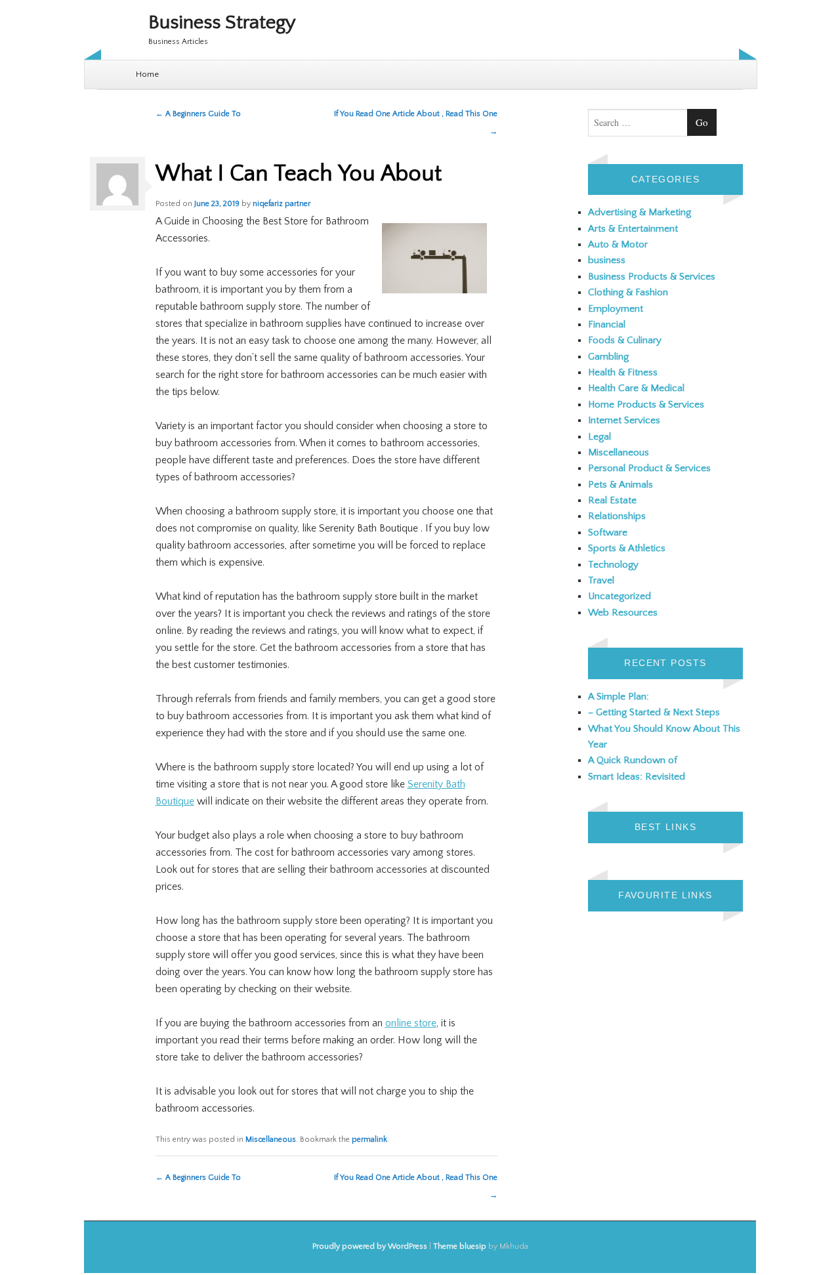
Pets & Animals (620, 484)
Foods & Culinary (625, 340)
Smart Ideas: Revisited (636, 776)
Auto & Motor (618, 244)
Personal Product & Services (649, 468)
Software (607, 532)
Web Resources (623, 612)
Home (147, 74)
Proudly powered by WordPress (369, 1246)
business (606, 260)
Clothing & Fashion (628, 292)
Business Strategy (222, 22)
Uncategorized (619, 596)
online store (410, 1023)
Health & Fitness (623, 372)
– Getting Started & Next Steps (654, 712)
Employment (615, 308)
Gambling (608, 356)
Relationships (617, 516)
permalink (369, 1139)
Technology (613, 564)
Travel (601, 580)
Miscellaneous (270, 1139)
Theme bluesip (459, 1246)
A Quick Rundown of (632, 760)
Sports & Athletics (626, 548)
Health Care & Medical (636, 388)
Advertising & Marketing (639, 212)
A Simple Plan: (618, 696)
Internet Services (624, 420)
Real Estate (612, 500)
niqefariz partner (281, 203)
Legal (599, 436)
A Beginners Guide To (198, 114)
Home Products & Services (646, 404)
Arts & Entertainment (633, 228)
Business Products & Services (651, 276)
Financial (606, 324)
